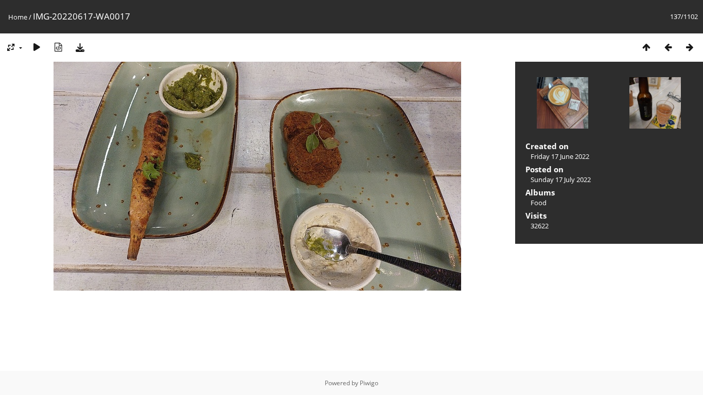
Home (17, 17)
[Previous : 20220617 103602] (668, 47)
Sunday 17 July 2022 (561, 179)
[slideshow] (36, 47)
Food (539, 202)
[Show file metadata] (58, 47)
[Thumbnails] (646, 47)
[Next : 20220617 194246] (689, 47)
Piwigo (369, 383)
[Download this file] (80, 47)
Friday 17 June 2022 (560, 156)
